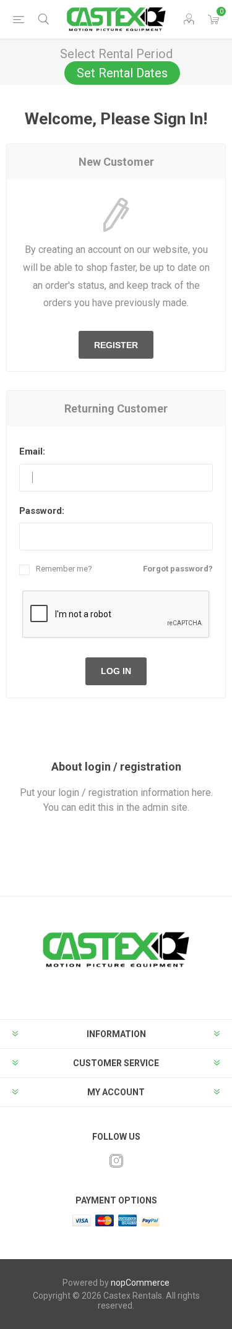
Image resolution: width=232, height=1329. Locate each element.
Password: (41, 510)
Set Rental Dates (122, 73)
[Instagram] (116, 1161)
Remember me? (64, 568)
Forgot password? (178, 568)
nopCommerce (140, 1283)
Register (116, 345)
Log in (116, 671)
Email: (32, 451)
